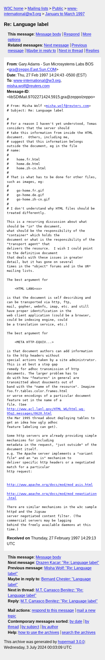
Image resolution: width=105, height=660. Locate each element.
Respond (72, 34)
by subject (30, 627)
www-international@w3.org (37, 80)
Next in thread (71, 51)
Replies (92, 51)
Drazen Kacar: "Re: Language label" (67, 562)
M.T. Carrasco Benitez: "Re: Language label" (59, 601)
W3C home (13, 8)
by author (50, 627)
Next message (56, 45)
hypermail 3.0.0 (71, 642)
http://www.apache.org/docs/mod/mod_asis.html (50, 484)
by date (76, 621)
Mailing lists (38, 8)
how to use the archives (38, 632)
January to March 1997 (65, 14)
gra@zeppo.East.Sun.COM (32, 69)
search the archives (78, 632)
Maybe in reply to (41, 51)
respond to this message (53, 610)
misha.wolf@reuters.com (28, 86)
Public (57, 8)
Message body (48, 34)
